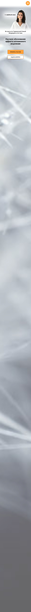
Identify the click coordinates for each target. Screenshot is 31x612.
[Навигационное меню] (28, 3)
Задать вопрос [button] (15, 57)
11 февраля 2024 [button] (10, 15)
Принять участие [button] (15, 52)
